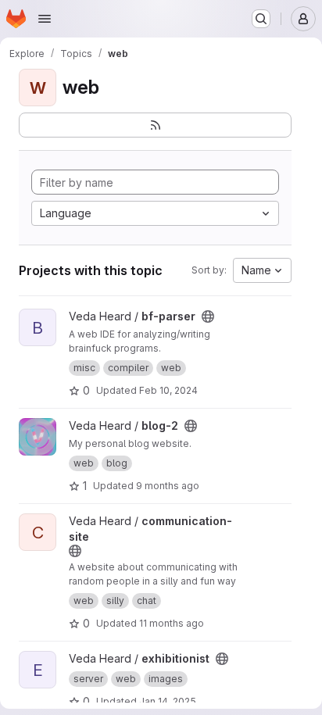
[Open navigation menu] (44, 18)
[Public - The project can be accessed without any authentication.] (208, 316)
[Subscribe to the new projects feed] (155, 125)
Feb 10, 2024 (168, 390)
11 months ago (171, 623)
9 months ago (167, 486)
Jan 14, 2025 (167, 701)
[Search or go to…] (261, 18)
